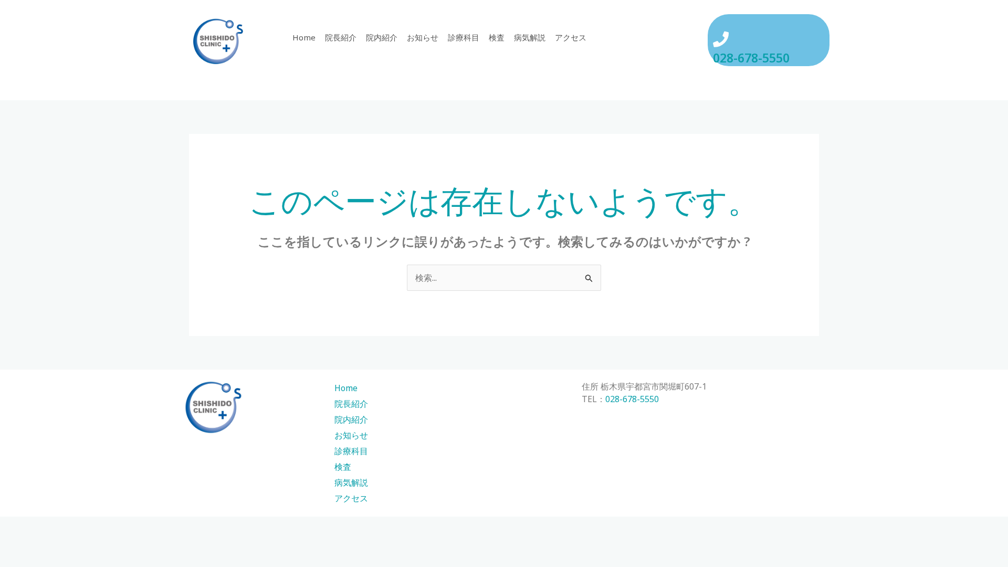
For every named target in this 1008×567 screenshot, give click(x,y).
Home (304, 37)
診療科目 (463, 37)
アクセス (570, 37)
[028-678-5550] (721, 39)
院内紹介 (381, 37)
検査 (497, 37)
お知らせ (422, 37)
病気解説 (529, 37)
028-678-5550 (751, 57)
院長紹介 (340, 37)
